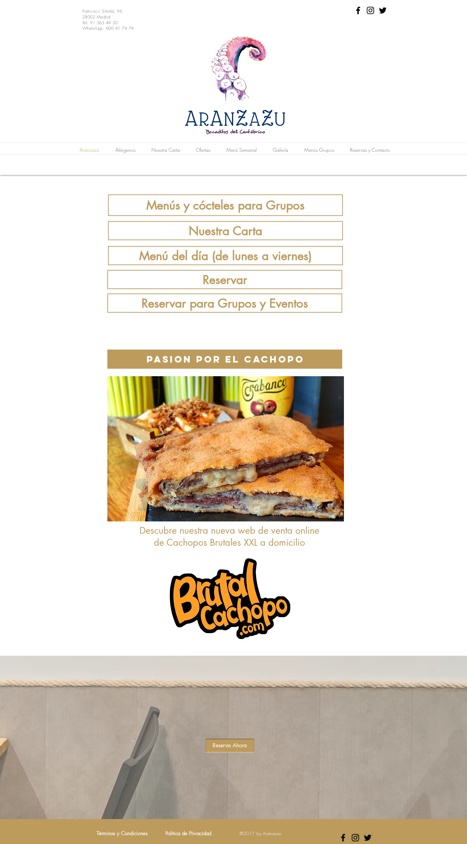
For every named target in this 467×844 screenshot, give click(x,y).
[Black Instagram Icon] (370, 10)
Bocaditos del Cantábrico (236, 131)
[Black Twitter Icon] (383, 10)
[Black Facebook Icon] (358, 10)
